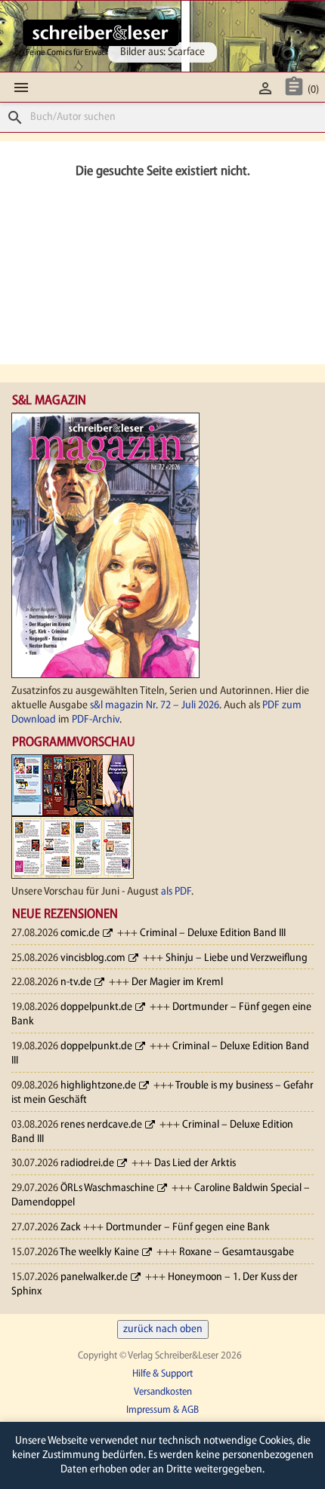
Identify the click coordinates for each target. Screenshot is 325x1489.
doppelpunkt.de (96, 1007)
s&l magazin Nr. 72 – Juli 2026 (154, 705)
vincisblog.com (92, 958)
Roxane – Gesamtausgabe (236, 1252)
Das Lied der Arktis (195, 1163)
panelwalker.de (94, 1277)
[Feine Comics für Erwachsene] (101, 32)
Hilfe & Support (162, 1374)
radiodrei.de (87, 1163)
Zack (70, 1227)
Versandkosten (163, 1392)
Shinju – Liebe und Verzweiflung (237, 958)
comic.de (80, 933)
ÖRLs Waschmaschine (107, 1188)
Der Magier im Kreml (177, 982)
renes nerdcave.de (101, 1125)
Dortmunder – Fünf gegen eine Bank (188, 1227)
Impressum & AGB (162, 1410)
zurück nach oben (163, 1329)
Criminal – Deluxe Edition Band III (213, 933)
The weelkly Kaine (99, 1252)
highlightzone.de (98, 1085)
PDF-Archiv (95, 720)
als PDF (176, 892)
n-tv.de (75, 982)
